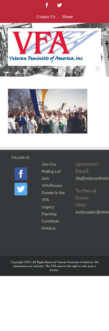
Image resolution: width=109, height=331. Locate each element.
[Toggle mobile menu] (98, 68)
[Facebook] (21, 173)
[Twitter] (21, 189)
